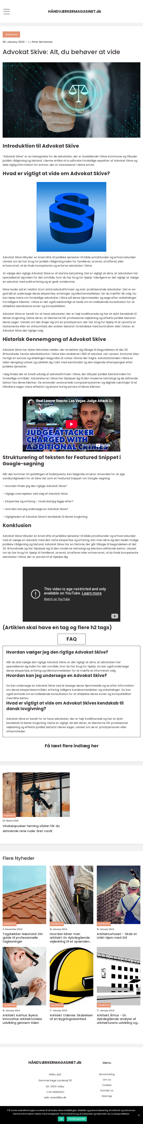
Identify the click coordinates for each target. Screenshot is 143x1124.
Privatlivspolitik (76, 1118)
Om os (107, 1079)
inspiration (9, 815)
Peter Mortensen (42, 42)
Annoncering (107, 1074)
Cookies (107, 1085)
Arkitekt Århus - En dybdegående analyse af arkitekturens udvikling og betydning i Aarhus (117, 1019)
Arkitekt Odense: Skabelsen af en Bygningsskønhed (71, 1017)
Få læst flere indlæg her (72, 746)
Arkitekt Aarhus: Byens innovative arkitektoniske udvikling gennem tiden (22, 1019)
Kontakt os (106, 1090)
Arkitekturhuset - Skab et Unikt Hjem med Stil (117, 936)
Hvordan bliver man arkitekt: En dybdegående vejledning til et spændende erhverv (71, 937)
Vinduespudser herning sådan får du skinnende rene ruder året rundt (31, 828)
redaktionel (11, 34)
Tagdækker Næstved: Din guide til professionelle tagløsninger (23, 937)
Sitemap (107, 1096)
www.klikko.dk (58, 1097)
